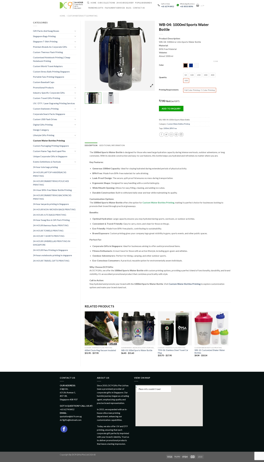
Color (161, 65)
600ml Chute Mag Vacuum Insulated (100, 350)
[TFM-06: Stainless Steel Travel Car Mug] (175, 328)
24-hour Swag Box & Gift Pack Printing (51, 220)
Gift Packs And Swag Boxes (46, 31)
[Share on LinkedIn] (181, 134)
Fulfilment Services (115, 8)
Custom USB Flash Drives (45, 119)
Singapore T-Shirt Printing (45, 41)
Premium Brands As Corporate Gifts (50, 46)
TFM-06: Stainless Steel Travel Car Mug (173, 351)
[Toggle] (75, 31)
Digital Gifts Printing (43, 124)
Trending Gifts (95, 8)
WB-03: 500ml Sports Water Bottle (136, 350)
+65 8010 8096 (186, 6)
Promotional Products (43, 87)
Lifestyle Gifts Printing (43, 135)
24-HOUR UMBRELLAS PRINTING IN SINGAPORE (51, 243)
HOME (93, 3)
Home (62, 16)
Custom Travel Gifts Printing (46, 98)
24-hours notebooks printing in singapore (52, 255)
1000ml (166, 128)
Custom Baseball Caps (43, 82)
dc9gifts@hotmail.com (70, 420)
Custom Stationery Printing (46, 108)
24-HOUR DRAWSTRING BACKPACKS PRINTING (52, 197)
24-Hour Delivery (125, 3)
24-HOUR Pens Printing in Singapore (50, 250)
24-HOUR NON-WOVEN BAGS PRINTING (54, 209)
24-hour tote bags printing (45, 167)
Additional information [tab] (112, 145)
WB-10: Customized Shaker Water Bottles (210, 351)
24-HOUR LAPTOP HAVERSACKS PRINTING (49, 174)
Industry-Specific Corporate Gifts (49, 92)
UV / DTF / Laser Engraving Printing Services (54, 103)
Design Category (41, 129)
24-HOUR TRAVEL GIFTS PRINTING (51, 260)
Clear (215, 61)
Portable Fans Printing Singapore (48, 76)
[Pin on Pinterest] (176, 134)
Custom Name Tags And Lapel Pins (49, 151)
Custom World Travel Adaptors (48, 66)
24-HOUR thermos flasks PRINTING (50, 225)
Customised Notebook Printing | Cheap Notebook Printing (51, 59)
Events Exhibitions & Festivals (47, 161)
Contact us (139, 8)
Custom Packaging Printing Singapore (51, 145)
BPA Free (173, 128)
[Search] (88, 2)
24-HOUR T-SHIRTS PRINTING (48, 236)
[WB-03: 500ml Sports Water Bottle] (138, 328)
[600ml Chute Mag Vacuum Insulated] (102, 328)
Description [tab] (91, 145)
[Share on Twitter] (166, 134)
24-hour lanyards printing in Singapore (51, 204)
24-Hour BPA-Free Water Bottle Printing (52, 190)
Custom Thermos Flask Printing (48, 52)
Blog (128, 8)
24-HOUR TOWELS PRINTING (48, 230)
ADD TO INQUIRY (171, 108)
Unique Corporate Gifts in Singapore (50, 156)
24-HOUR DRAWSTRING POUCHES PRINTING (51, 183)
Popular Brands (143, 3)
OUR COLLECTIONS (106, 3)
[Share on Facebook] (161, 134)
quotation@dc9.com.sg (71, 416)
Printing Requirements (169, 90)
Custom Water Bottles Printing (82, 16)
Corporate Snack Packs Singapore (49, 114)
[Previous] (85, 336)
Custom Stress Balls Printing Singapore (51, 71)
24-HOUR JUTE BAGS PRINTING (49, 214)
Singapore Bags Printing (44, 36)
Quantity (163, 77)
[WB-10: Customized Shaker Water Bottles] (212, 328)
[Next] (228, 336)
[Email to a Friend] (171, 134)
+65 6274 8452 (167, 6)
